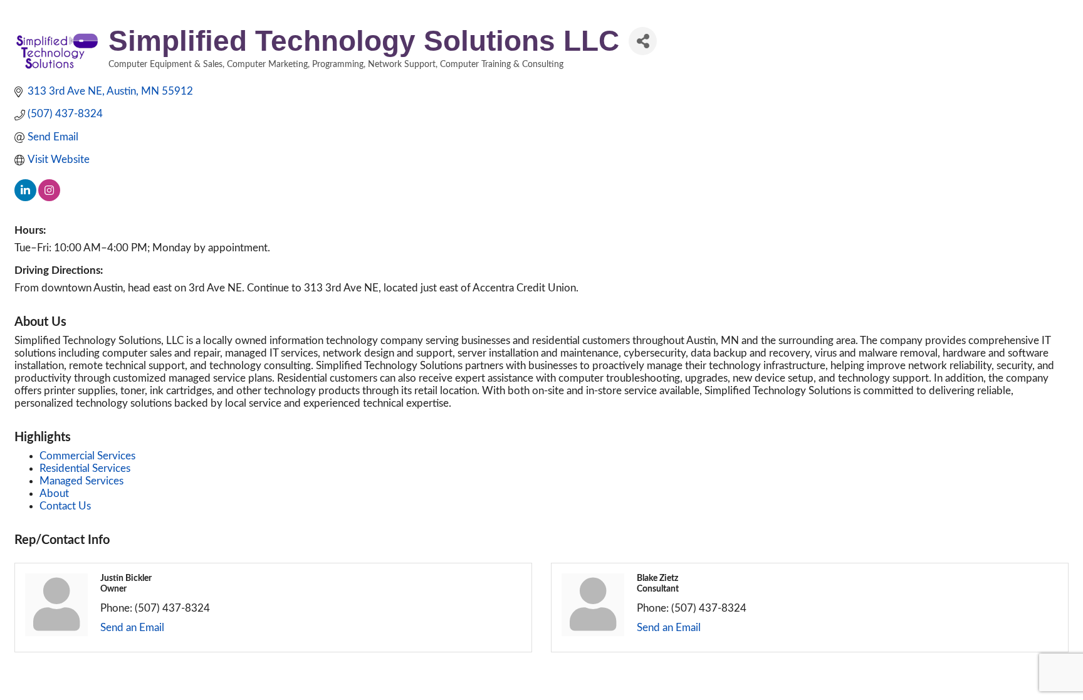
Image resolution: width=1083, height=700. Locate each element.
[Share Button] (643, 41)
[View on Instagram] (49, 197)
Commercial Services (87, 456)
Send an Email (132, 627)
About (54, 493)
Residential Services (84, 468)
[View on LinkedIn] (25, 197)
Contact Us (65, 506)
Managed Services (81, 481)
